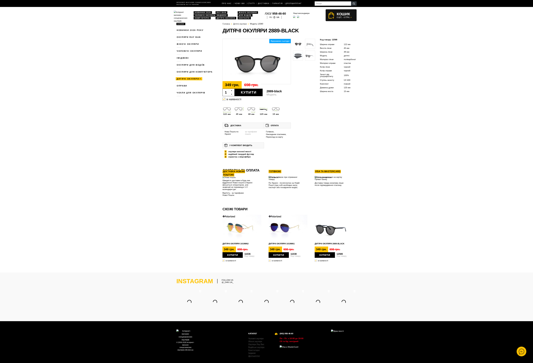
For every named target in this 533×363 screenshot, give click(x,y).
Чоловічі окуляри (205, 15)
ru (270, 17)
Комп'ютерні (202, 18)
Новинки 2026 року (190, 30)
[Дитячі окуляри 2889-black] (257, 61)
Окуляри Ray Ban (256, 344)
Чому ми (240, 3)
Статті (251, 3)
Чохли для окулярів (191, 93)
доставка (263, 3)
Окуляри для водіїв (191, 65)
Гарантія (277, 3)
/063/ (275, 13)
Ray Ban (221, 12)
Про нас (227, 3)
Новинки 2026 (203, 12)
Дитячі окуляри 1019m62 (235, 244)
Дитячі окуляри (226, 18)
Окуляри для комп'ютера (195, 72)
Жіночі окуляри (248, 12)
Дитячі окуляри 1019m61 (282, 244)
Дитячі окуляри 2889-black (329, 244)
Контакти (244, 18)
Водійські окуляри (256, 347)
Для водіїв (245, 15)
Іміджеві (222, 15)
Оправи (182, 86)
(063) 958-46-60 (286, 333)
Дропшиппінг (294, 3)
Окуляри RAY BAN (189, 37)
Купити (249, 92)
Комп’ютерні (254, 350)
